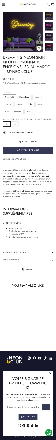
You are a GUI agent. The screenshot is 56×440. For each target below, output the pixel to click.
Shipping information (14, 252)
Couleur (7, 93)
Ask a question (11, 260)
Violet (29, 104)
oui (15, 123)
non (6, 123)
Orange (8, 104)
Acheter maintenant (28, 150)
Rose (40, 104)
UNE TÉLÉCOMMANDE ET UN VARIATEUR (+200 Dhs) (27, 119)
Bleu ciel (17, 111)
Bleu (7, 111)
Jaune (37, 97)
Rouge (19, 104)
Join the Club (28, 416)
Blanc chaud (24, 97)
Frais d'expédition (10, 83)
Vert (28, 111)
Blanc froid (9, 97)
